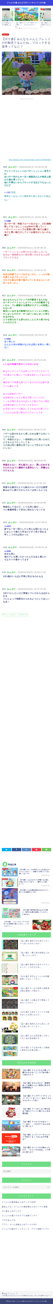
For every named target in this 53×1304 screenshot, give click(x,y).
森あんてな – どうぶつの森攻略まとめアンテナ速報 (25, 1207)
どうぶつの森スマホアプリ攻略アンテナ (19, 1215)
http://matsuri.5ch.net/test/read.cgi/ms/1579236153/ (30, 160)
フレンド (5, 34)
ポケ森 (25, 614)
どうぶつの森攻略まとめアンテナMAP (19, 1202)
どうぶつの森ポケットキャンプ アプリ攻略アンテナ (25, 1229)
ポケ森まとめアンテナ (12, 1211)
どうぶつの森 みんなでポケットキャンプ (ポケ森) (26, 3)
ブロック (16, 614)
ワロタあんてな (9, 1220)
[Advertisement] (26, 127)
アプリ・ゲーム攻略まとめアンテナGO (19, 1224)
